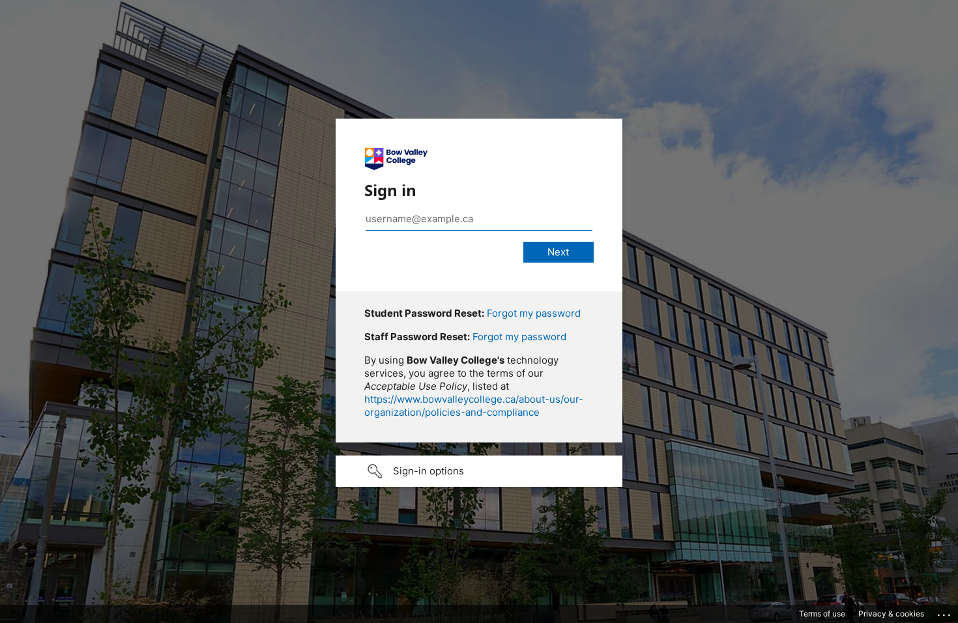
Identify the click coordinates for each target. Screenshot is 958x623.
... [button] (945, 611)
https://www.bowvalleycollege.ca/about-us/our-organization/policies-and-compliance (473, 405)
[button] (479, 471)
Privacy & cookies (891, 613)
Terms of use (822, 613)
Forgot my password (534, 313)
